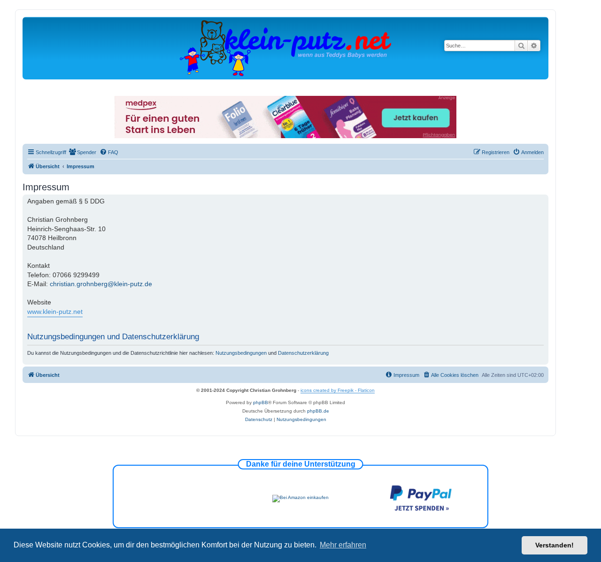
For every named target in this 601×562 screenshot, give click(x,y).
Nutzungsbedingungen (241, 353)
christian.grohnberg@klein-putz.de (101, 284)
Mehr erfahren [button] (343, 545)
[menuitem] (82, 152)
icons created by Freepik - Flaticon (337, 390)
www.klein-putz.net (55, 311)
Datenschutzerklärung (303, 353)
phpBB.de (318, 411)
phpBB (260, 402)
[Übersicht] (285, 47)
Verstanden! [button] (554, 545)
